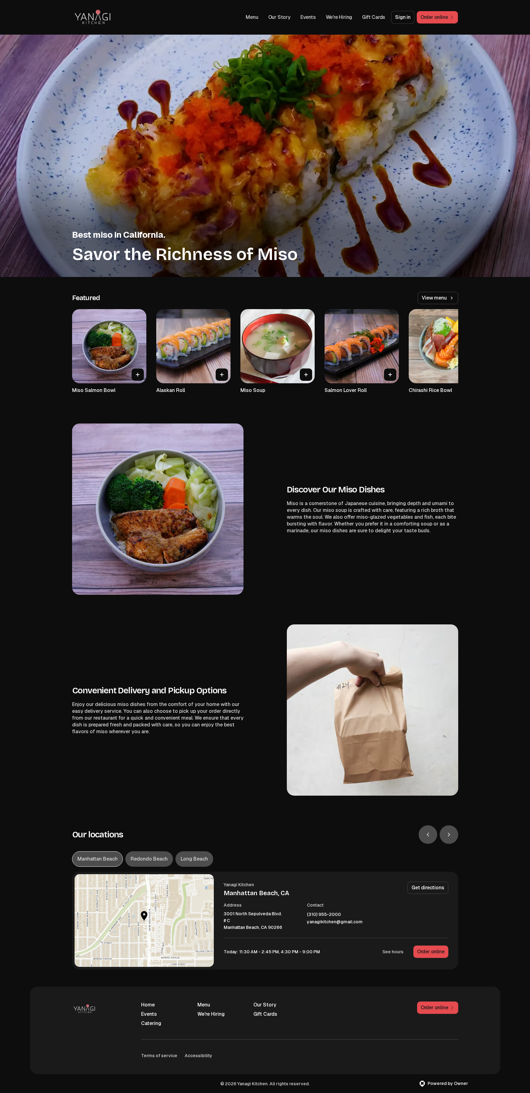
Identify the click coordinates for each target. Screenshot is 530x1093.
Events (308, 17)
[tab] (97, 859)
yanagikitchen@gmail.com (335, 922)
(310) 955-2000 (324, 914)
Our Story (279, 17)
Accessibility (198, 1055)
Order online (431, 951)
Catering (151, 1023)
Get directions (428, 887)
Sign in (403, 17)
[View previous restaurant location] (428, 834)
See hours (392, 952)
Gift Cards (373, 17)
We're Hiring (339, 17)
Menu (252, 17)
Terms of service (159, 1055)
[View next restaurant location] (449, 834)
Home (148, 1005)
